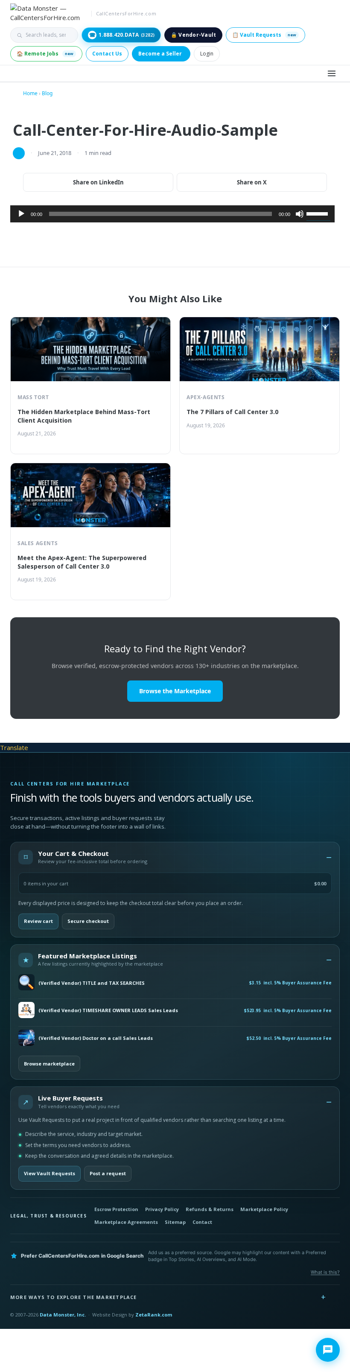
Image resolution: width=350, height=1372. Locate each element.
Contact (202, 1222)
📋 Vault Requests (264, 34)
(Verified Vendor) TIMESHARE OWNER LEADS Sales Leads (108, 1010)
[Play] (21, 214)
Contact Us (107, 53)
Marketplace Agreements (126, 1222)
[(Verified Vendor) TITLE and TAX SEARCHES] (26, 983)
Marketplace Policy (264, 1209)
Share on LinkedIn (98, 182)
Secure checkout (88, 921)
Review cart (38, 921)
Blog (47, 93)
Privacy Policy (162, 1209)
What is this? (325, 1272)
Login (206, 53)
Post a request (108, 1173)
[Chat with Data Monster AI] (328, 1350)
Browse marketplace (49, 1063)
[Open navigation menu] (332, 73)
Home (30, 93)
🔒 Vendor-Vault (193, 34)
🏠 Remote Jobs (45, 53)
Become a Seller (160, 53)
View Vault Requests (49, 1173)
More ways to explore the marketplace (73, 1297)
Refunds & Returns (209, 1209)
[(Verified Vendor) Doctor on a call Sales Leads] (26, 1038)
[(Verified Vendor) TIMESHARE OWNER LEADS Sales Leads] (26, 1010)
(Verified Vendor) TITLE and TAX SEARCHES (91, 983)
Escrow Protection (116, 1209)
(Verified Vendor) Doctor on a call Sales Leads (95, 1038)
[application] (172, 213)
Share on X (252, 182)
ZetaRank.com (153, 1314)
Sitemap (175, 1222)
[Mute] (299, 214)
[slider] (318, 213)
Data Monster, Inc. (63, 1314)
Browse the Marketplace (175, 691)
